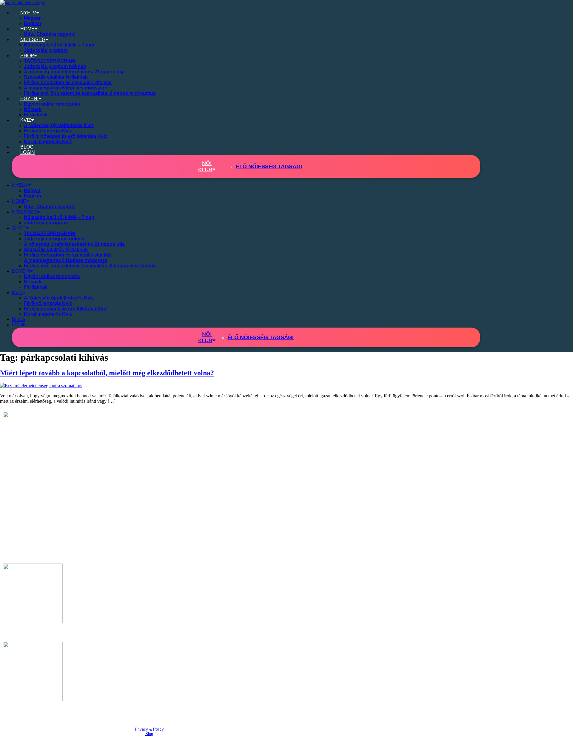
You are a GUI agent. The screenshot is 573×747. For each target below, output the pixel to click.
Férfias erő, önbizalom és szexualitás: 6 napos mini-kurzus (90, 93)
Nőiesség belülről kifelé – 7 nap (59, 44)
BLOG (26, 146)
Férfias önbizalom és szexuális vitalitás (68, 82)
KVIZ (25, 120)
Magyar (32, 18)
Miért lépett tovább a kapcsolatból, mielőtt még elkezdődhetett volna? (107, 373)
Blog (149, 733)
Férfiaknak (36, 114)
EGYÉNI (29, 98)
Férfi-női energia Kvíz (48, 130)
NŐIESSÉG (32, 39)
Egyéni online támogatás (52, 104)
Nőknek (32, 109)
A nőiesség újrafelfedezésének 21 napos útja (74, 71)
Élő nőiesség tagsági (269, 166)
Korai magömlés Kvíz (48, 141)
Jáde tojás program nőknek (55, 66)
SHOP (27, 55)
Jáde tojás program (46, 50)
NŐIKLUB (205, 166)
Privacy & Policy (149, 729)
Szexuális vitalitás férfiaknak (56, 77)
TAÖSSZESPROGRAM (49, 61)
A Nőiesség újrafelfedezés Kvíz (59, 125)
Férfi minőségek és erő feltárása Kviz (65, 136)
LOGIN (27, 152)
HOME (27, 28)
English (32, 23)
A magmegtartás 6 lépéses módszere (65, 87)
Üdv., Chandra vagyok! (50, 34)
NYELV (28, 12)
